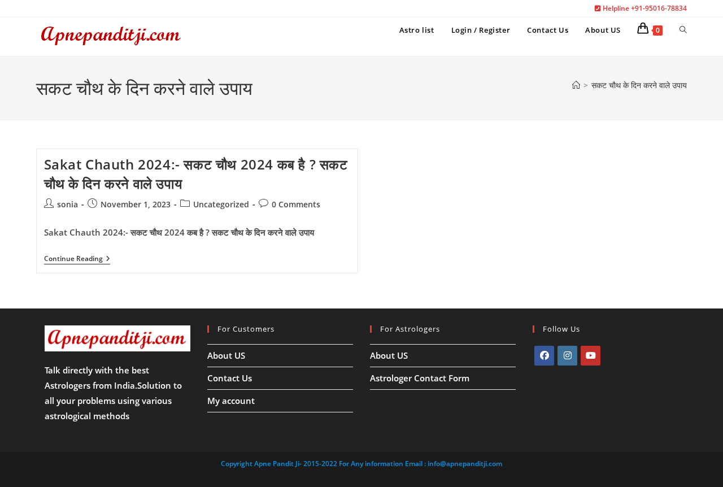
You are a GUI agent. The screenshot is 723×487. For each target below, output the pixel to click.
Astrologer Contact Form (419, 378)
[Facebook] (544, 356)
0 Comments (296, 204)
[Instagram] (567, 356)
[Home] (576, 85)
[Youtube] (590, 356)
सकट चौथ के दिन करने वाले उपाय (639, 85)
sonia (67, 204)
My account (231, 400)
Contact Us (229, 378)
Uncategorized (221, 204)
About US (226, 355)
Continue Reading (77, 259)
